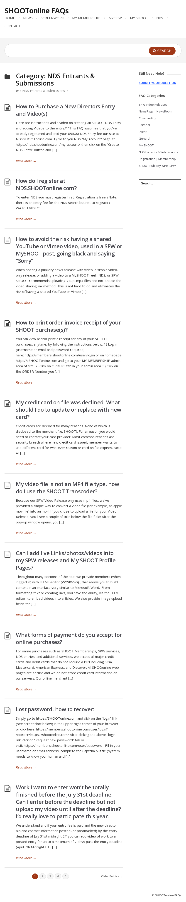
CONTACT (12, 26)
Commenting (147, 118)
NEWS (28, 18)
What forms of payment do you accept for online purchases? (69, 638)
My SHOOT (146, 145)
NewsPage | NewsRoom (155, 111)
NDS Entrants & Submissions (43, 90)
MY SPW (115, 18)
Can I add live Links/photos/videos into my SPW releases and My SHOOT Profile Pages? (65, 560)
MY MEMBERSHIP (86, 18)
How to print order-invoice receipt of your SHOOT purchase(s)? (68, 326)
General (144, 138)
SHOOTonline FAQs (37, 10)
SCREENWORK (52, 18)
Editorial (144, 125)
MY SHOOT (139, 18)
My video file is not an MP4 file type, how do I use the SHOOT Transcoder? (67, 487)
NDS (159, 18)
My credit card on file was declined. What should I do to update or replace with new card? (68, 409)
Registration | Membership (157, 159)
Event (143, 132)
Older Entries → (112, 876)
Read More (26, 160)
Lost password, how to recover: (55, 709)
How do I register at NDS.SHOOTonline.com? (46, 184)
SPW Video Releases (153, 105)
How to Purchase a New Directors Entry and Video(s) (65, 110)
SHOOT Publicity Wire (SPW (157, 166)
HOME (10, 18)
